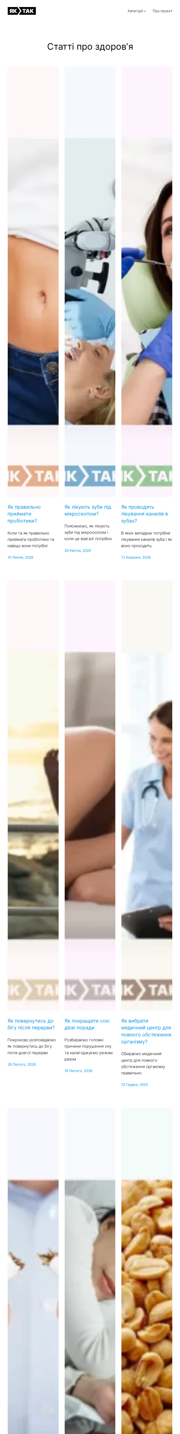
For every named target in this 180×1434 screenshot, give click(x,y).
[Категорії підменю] (145, 11)
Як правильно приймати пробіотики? (24, 514)
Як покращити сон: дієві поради (87, 1024)
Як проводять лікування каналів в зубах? (144, 514)
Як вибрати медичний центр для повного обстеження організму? (146, 1031)
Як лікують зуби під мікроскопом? (87, 510)
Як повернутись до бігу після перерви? (31, 1024)
